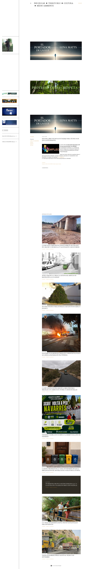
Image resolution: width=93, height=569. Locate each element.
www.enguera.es (61, 157)
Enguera (31, 143)
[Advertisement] (55, 15)
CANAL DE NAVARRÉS (34, 140)
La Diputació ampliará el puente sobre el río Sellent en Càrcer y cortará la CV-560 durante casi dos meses (60, 246)
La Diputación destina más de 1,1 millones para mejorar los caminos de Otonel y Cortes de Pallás (59, 389)
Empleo (31, 142)
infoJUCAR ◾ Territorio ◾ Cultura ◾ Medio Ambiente (53, 4)
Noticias (31, 145)
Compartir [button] (32, 136)
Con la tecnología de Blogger (56, 565)
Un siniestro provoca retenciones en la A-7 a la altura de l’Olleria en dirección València (61, 484)
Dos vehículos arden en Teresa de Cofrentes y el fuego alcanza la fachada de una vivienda (61, 354)
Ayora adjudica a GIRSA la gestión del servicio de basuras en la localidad (59, 276)
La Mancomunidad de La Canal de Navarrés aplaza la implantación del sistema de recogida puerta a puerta (61, 469)
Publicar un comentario (50, 279)
